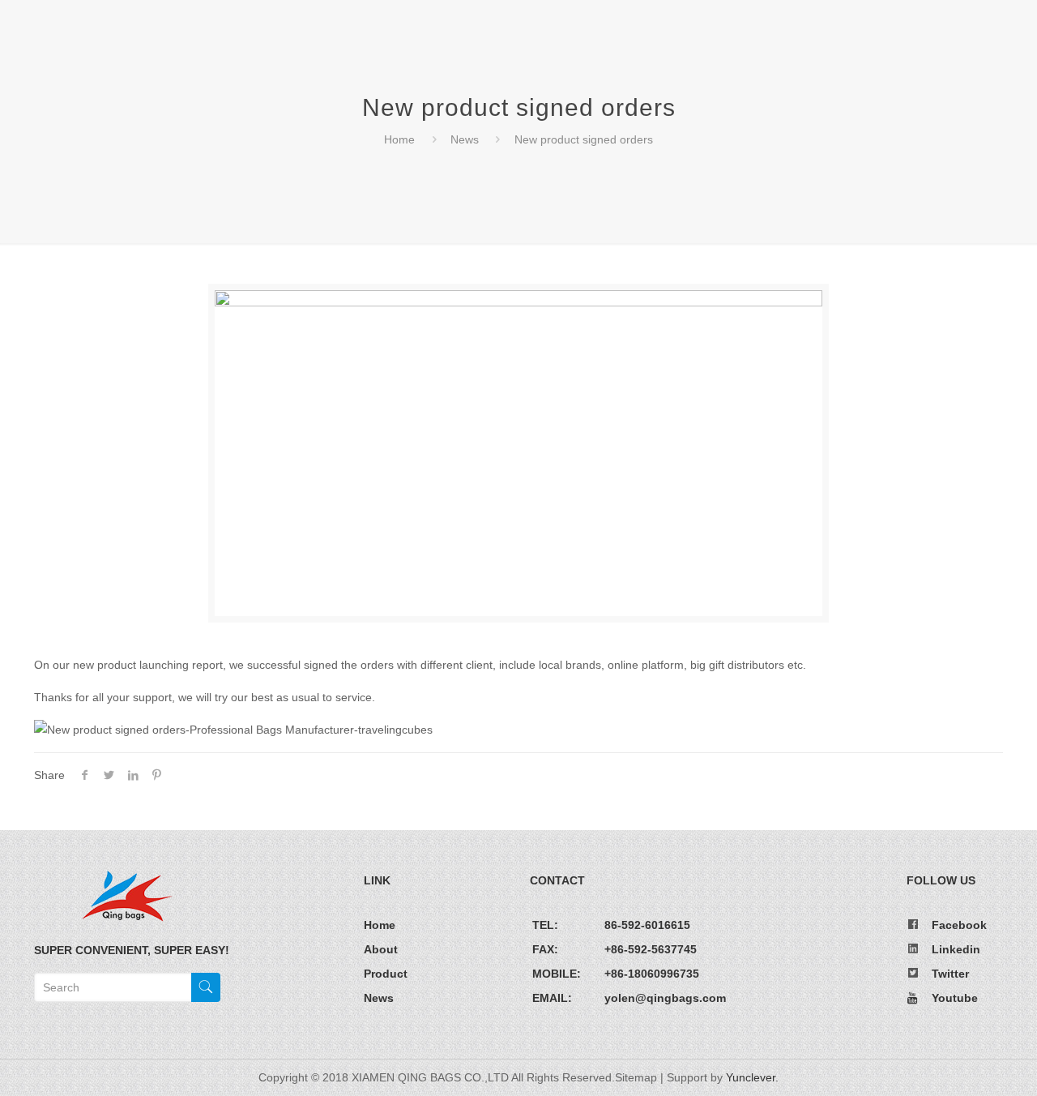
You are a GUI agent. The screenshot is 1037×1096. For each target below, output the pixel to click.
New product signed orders (583, 139)
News (464, 139)
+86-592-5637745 (650, 949)
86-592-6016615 (647, 924)
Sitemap (636, 1077)
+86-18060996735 (651, 973)
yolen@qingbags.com (665, 997)
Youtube (955, 997)
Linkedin (956, 949)
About (381, 949)
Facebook (959, 924)
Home (399, 139)
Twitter (950, 973)
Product (386, 973)
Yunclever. (752, 1077)
